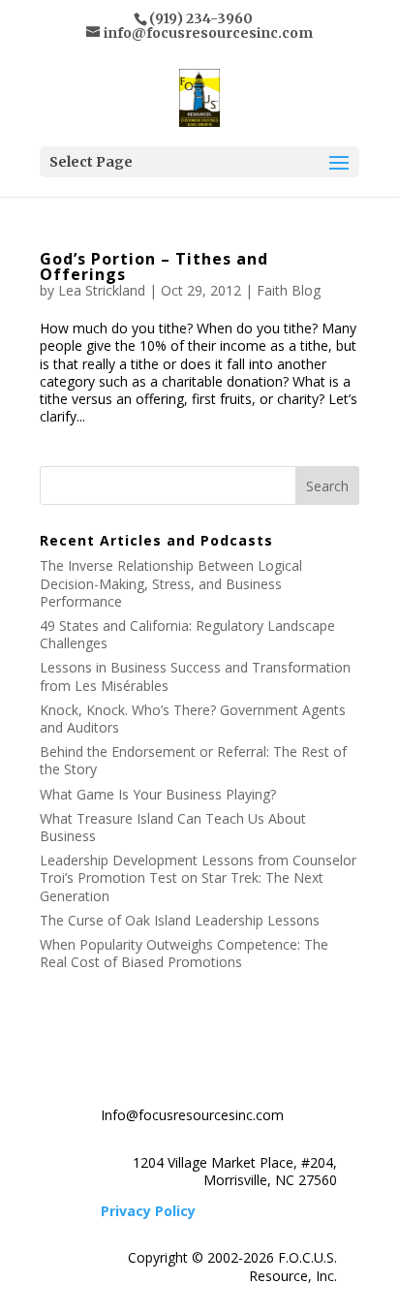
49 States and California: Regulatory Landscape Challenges (187, 634)
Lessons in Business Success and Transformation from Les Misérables (195, 676)
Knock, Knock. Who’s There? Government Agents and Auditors (193, 718)
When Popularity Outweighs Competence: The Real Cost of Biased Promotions (184, 953)
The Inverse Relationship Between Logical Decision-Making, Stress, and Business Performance (171, 583)
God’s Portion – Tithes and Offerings (154, 266)
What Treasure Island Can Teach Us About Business (173, 827)
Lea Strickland (101, 290)
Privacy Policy (148, 1211)
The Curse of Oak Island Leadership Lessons (180, 920)
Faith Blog (289, 290)
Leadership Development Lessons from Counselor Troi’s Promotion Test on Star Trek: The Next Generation (198, 877)
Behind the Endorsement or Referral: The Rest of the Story (193, 760)
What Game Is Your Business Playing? (158, 794)
